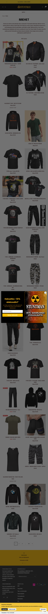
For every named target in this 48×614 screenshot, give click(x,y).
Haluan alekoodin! (12, 315)
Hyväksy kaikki (4, 609)
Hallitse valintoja (43, 609)
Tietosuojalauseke (4, 612)
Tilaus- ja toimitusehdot (10, 612)
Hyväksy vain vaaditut (12, 609)
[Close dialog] (45, 293)
